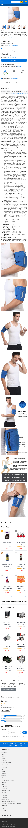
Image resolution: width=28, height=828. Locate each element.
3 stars (2, 718)
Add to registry (21, 82)
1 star (3, 721)
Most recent (8, 726)
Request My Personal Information (8, 801)
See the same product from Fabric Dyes (18, 596)
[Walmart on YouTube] (8, 816)
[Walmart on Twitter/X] (5, 816)
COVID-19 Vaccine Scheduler (7, 780)
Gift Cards (3, 775)
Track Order (10, 745)
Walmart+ (3, 773)
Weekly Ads (19, 745)
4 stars (2, 716)
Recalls (2, 784)
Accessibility (4, 786)
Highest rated (17, 726)
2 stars (2, 720)
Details (12, 79)
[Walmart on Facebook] (2, 816)
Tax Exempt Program (5, 790)
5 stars (2, 715)
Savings (17, 5)
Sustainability (4, 760)
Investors (3, 758)
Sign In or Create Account (10, 743)
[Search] (22, 2)
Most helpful (4, 729)
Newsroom (3, 756)
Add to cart (14, 60)
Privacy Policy (4, 797)
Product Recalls (4, 788)
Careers (3, 754)
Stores (2, 769)
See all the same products (21, 677)
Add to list (7, 82)
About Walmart (4, 752)
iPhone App (3, 808)
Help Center (22, 743)
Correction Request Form (8, 689)
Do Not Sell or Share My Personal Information (11, 803)
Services (12, 5)
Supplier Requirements (6, 762)
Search (24, 732)
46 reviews (11, 37)
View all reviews (5, 710)
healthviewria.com (14, 48)
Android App (4, 810)
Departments (6, 5)
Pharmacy (3, 782)
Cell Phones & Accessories (16, 93)
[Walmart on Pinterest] (10, 816)
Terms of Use (4, 795)
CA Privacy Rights (5, 799)
